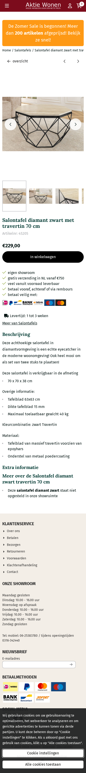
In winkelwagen (43, 257)
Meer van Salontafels (19, 323)
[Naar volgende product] (78, 61)
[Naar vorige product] (64, 61)
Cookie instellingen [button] (43, 753)
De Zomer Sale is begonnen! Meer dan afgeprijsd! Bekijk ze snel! (43, 33)
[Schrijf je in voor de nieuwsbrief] (71, 664)
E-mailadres (39, 658)
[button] (6, 5)
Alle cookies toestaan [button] (43, 764)
